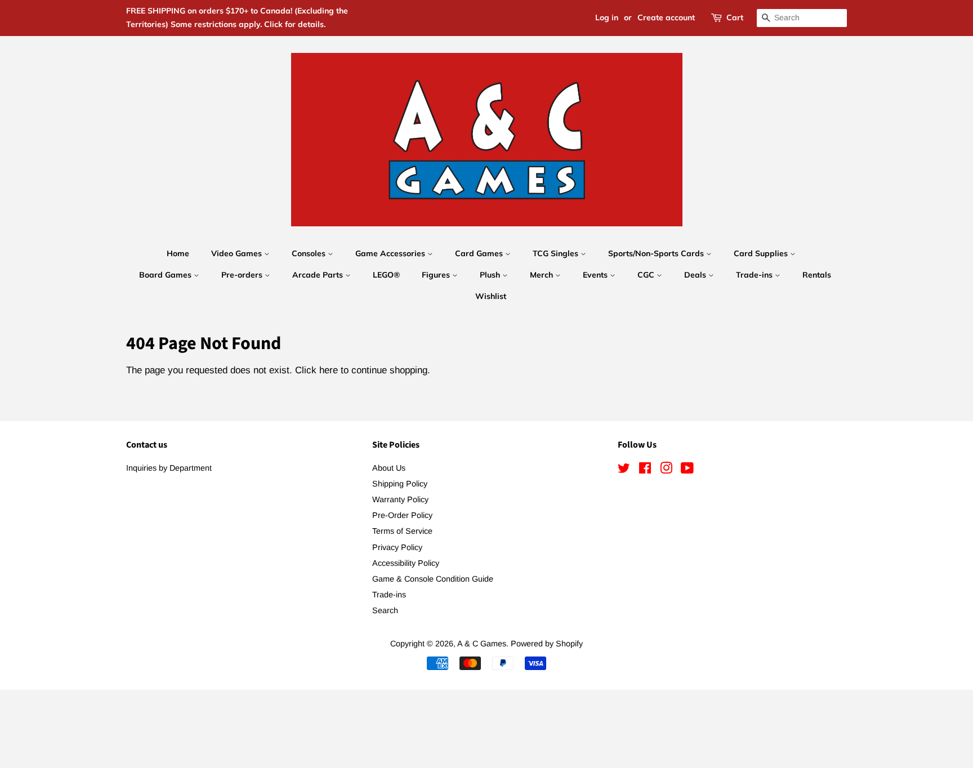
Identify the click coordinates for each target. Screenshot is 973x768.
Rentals (816, 275)
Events (596, 275)
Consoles (310, 253)
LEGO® (386, 275)
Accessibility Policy (405, 563)
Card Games (480, 253)
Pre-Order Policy (402, 515)
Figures (437, 275)
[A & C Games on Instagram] (666, 470)
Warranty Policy (400, 499)
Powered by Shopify (547, 643)
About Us (388, 467)
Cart (734, 17)
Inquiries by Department (169, 467)
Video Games (237, 253)
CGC (647, 275)
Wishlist (490, 296)
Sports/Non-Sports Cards (657, 253)
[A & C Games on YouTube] (687, 470)
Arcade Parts (318, 275)
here (328, 370)
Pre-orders (243, 275)
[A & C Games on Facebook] (645, 470)
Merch (542, 275)
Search (385, 610)
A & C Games (481, 643)
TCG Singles (557, 253)
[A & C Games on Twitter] (624, 470)
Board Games (166, 275)
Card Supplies (762, 253)
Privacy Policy (397, 547)
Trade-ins (755, 275)
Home (178, 253)
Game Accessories (391, 253)
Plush (491, 275)
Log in (606, 17)
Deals (696, 275)
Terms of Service (402, 530)
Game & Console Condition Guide (432, 578)
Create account (666, 17)
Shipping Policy (399, 483)
